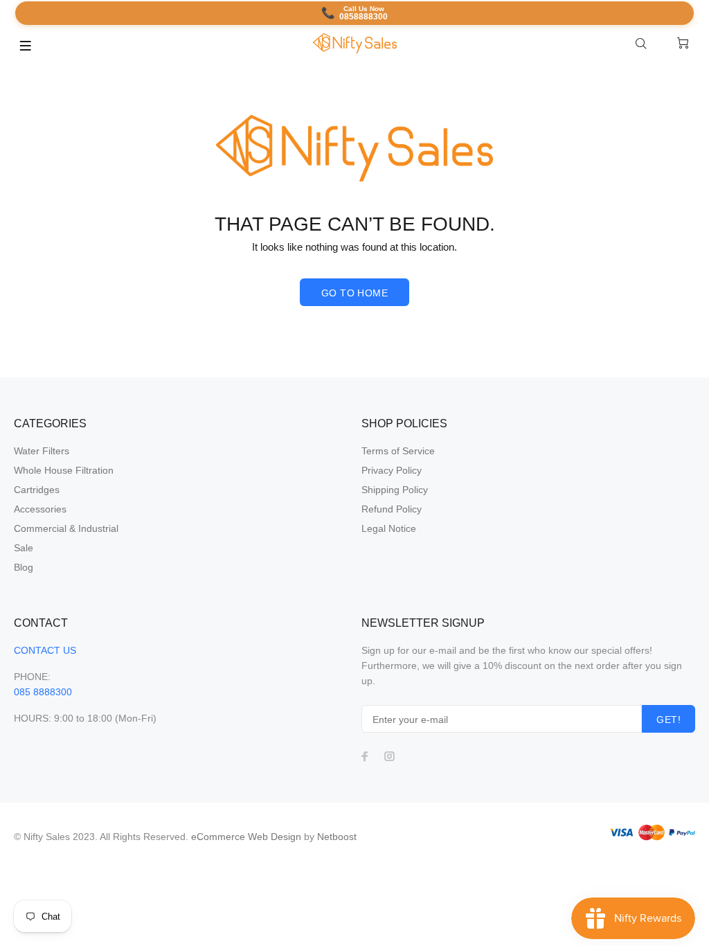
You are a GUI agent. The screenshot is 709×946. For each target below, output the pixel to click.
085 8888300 (43, 691)
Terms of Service (398, 450)
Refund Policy (391, 509)
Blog (23, 567)
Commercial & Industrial (66, 528)
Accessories (40, 509)
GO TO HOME (354, 292)
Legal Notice (388, 528)
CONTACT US (45, 650)
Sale (23, 547)
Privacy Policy (391, 470)
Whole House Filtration (64, 470)
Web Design (274, 836)
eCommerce (219, 836)
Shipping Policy (394, 489)
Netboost (337, 836)
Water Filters (41, 450)
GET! (668, 719)
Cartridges (37, 489)
